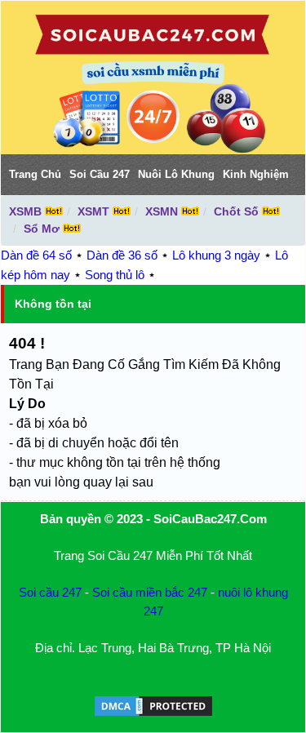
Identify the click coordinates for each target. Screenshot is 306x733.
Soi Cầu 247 (99, 174)
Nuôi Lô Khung (176, 174)
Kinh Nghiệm (256, 174)
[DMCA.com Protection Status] (153, 714)
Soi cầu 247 (50, 592)
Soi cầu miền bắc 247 (149, 592)
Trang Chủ (35, 174)
